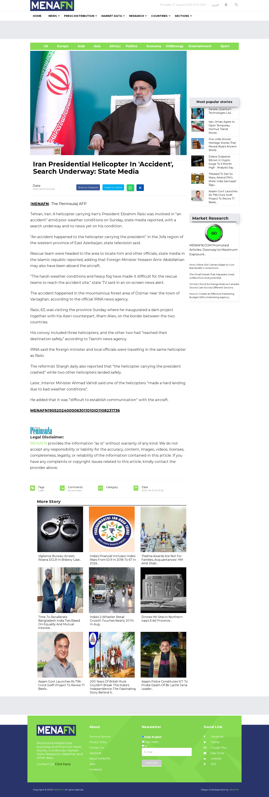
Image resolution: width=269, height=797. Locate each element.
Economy (154, 46)
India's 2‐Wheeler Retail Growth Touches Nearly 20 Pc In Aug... (112, 620)
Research (136, 16)
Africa (114, 46)
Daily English (153, 737)
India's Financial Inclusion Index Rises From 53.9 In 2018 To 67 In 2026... (113, 559)
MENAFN (40, 204)
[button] (226, 5)
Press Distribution (79, 16)
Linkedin (216, 758)
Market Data (111, 16)
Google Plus (218, 747)
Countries (159, 16)
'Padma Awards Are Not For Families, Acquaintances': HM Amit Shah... (162, 559)
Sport (222, 46)
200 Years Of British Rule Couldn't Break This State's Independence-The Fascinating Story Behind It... (113, 687)
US (41, 46)
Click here (63, 764)
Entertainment (194, 46)
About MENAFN (99, 758)
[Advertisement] (136, 30)
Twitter (215, 742)
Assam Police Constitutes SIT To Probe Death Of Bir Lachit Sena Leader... (164, 685)
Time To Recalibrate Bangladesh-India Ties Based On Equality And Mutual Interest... (59, 622)
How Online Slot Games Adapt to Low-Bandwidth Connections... (212, 266)
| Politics (130, 46)
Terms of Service (100, 736)
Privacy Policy (98, 742)
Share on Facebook (88, 187)
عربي (215, 5)
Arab (81, 46)
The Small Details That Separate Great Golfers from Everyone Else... (211, 276)
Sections (182, 16)
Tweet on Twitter (113, 187)
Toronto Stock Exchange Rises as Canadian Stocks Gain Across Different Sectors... (214, 286)
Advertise (95, 753)
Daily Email (217, 753)
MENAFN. (59, 789)
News (52, 16)
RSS (213, 764)
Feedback (95, 769)
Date (36, 185)
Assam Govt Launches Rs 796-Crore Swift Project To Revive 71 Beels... (61, 685)
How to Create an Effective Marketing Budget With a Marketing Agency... (211, 295)
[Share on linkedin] (140, 187)
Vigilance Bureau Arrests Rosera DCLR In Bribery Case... (59, 557)
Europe (63, 46)
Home (37, 16)
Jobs (92, 764)
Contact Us (96, 747)
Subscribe (151, 762)
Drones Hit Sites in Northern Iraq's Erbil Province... (161, 618)
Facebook (216, 736)
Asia (97, 46)
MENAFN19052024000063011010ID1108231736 (75, 410)
